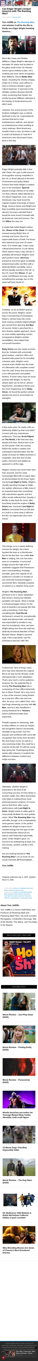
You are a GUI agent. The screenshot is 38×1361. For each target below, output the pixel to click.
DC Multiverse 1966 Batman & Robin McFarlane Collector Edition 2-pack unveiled (17, 1215)
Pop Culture (23, 1295)
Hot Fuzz (27, 894)
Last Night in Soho (10, 896)
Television (23, 1301)
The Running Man (25, 22)
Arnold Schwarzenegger (22, 892)
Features (23, 1280)
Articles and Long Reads (23, 1283)
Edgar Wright (18, 894)
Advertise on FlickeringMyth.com (23, 1326)
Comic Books (23, 1305)
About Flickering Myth (23, 1323)
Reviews (23, 1277)
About (23, 1320)
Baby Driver (8, 894)
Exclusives (23, 1291)
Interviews (23, 1287)
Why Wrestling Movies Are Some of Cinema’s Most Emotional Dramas (18, 1250)
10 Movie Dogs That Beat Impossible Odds (15, 1148)
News (23, 1273)
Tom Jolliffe (19, 890)
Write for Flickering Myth (23, 1330)
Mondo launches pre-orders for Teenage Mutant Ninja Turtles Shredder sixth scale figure (18, 1114)
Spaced (6, 898)
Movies (11, 890)
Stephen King (14, 898)
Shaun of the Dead (24, 896)
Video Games (23, 1309)
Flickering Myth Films (23, 1316)
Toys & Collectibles (23, 1312)
